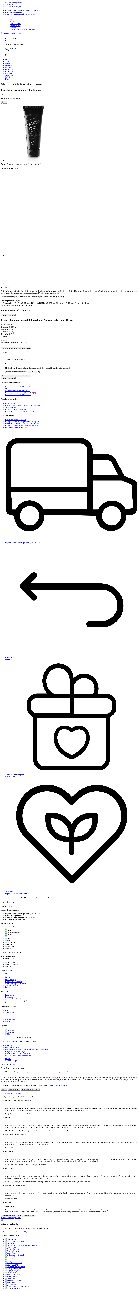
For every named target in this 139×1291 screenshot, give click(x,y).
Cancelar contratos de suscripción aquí (18, 1055)
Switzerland (20, 1255)
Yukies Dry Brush (11, 407)
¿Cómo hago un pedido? (13, 976)
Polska (14, 1272)
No (35, 372)
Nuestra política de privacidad (11, 1093)
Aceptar (4, 1089)
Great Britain (20, 1267)
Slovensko (18, 1280)
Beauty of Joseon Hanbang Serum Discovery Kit (22, 422)
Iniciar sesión (9, 995)
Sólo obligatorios (14, 1089)
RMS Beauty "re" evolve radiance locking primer (22, 411)
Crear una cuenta (11, 48)
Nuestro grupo (10, 1019)
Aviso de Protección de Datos (59, 1085)
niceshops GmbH (16, 1041)
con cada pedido (20, 14)
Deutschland (20, 1241)
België (14, 1278)
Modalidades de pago (12, 978)
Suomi (14, 1282)
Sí (29, 372)
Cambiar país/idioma (24, 1038)
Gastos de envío (15, 24)
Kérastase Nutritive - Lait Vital (15, 420)
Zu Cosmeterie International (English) (14, 1232)
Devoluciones (14, 22)
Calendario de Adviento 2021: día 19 (18, 395)
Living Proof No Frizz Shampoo (16, 427)
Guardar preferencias (8, 1215)
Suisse (14, 1253)
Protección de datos (12, 1047)
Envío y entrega (10, 980)
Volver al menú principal (13, 3)
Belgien (15, 1276)
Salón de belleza (10, 1012)
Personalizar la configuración (30, 1089)
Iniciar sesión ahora (11, 41)
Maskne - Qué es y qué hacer (15, 389)
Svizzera (16, 1251)
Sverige (15, 1265)
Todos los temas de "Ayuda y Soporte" (23, 30)
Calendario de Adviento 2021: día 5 (17, 391)
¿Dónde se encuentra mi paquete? (16, 1001)
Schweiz (16, 1249)
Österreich (18, 1239)
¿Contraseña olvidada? (13, 999)
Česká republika (24, 1286)
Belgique (17, 1271)
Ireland (14, 1284)
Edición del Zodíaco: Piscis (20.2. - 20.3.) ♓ (20, 393)
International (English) (30, 1245)
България (17, 1269)
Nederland (18, 1263)
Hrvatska (17, 1274)
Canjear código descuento (14, 1003)
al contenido (9, 5)
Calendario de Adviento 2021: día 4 (17, 387)
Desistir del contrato (8, 1064)
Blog (7, 1010)
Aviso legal (9, 1045)
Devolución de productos (13, 982)
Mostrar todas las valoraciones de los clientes (16, 348)
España (14, 1259)
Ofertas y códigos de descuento (16, 984)
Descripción (7, 287)
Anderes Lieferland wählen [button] (10, 1236)
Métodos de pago (15, 26)
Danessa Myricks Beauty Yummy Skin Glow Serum (23, 405)
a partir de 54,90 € (23, 10)
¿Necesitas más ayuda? (13, 986)
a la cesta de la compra (13, 7)
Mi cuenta (8, 974)
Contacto (13, 28)
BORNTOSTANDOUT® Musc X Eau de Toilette (22, 424)
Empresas (8, 988)
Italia (12, 1243)
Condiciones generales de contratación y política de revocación (26, 1049)
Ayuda (7, 18)
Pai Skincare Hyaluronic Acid (15, 409)
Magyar (15, 1261)
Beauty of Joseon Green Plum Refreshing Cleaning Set (24, 425)
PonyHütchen (10, 403)
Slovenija (17, 1257)
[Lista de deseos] (7, 52)
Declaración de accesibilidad (15, 1051)
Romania (17, 1288)
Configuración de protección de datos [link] (18, 1053)
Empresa (8, 1059)
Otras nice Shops (11, 1061)
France (14, 1247)
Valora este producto (8, 315)
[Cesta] (71, 55)
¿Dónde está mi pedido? (18, 20)
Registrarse (9, 997)
